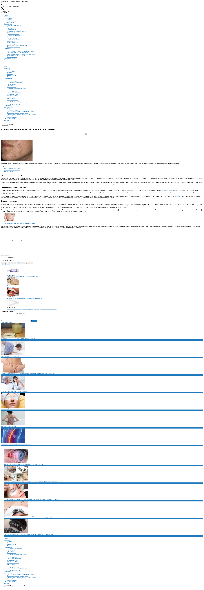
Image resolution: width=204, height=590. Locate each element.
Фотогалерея (10, 22)
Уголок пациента (11, 21)
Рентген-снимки (11, 26)
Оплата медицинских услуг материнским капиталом (21, 54)
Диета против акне (9, 171)
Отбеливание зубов (12, 37)
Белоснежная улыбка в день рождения (17, 52)
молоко (164, 190)
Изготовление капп (12, 42)
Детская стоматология (13, 34)
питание (176, 205)
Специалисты (7, 48)
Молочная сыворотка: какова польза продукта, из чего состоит (18, 338)
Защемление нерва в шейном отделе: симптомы (14, 391)
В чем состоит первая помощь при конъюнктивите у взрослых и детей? (23, 464)
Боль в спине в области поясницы (10, 356)
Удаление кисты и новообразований (17, 45)
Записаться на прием (9, 58)
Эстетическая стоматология (14, 35)
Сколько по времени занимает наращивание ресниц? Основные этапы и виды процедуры (28, 517)
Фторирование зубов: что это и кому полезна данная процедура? (24, 298)
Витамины (177, 196)
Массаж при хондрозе (13, 287)
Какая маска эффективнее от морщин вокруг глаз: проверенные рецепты (20, 408)
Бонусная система (12, 57)
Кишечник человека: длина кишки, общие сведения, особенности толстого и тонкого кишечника (27, 373)
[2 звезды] (2, 257)
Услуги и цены (8, 24)
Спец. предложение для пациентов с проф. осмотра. (21, 51)
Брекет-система (11, 41)
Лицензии (10, 19)
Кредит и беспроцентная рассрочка (16, 55)
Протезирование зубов (13, 39)
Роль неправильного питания (12, 170)
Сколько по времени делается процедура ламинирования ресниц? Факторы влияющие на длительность (32, 499)
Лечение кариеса (11, 29)
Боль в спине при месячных (8, 426)
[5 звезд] (4, 257)
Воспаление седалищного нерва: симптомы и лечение (15, 444)
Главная (6, 15)
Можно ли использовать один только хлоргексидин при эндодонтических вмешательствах (31, 309)
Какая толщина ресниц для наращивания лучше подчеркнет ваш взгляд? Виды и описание (28, 534)
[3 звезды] (3, 257)
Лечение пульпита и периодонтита (16, 31)
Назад (8, 69)
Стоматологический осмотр (14, 25)
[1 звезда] (1, 257)
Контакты (6, 60)
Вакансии (9, 18)
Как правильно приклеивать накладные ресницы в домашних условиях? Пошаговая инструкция (30, 481)
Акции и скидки (8, 49)
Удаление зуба (11, 32)
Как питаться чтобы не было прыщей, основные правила (19, 223)
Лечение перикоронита (13, 47)
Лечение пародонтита (13, 44)
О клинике (7, 16)
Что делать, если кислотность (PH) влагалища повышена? (22, 276)
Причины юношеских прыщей (12, 168)
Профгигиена (10, 28)
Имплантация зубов (12, 38)
